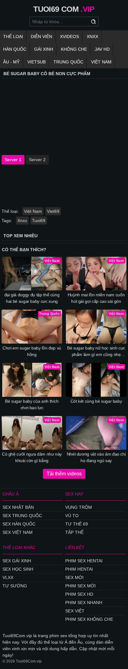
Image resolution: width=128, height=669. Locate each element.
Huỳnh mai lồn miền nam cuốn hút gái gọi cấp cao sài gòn (96, 298)
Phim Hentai (79, 569)
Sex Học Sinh (17, 569)
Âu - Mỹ (11, 61)
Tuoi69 (38, 220)
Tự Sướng (14, 585)
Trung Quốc (68, 61)
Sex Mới (74, 577)
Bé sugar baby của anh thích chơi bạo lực (32, 404)
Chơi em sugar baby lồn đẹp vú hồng (31, 351)
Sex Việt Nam (17, 532)
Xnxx (92, 36)
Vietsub (36, 61)
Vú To (72, 515)
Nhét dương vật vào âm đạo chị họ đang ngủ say (96, 457)
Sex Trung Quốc (22, 515)
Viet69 (53, 211)
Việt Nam (101, 61)
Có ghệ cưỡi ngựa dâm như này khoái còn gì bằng (32, 457)
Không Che (74, 49)
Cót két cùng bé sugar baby (96, 401)
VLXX (7, 577)
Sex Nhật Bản (18, 507)
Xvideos (69, 36)
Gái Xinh (43, 49)
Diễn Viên (41, 36)
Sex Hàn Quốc (18, 523)
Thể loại (13, 36)
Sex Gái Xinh (16, 560)
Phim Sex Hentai (84, 560)
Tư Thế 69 (76, 523)
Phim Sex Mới (80, 585)
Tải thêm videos (64, 473)
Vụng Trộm (78, 507)
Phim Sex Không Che (89, 619)
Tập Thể (74, 532)
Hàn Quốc (14, 49)
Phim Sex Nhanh (83, 602)
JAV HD (102, 49)
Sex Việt (75, 610)
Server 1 (13, 159)
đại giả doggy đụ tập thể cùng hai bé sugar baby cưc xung (32, 298)
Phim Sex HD (79, 594)
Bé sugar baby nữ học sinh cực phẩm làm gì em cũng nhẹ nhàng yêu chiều (96, 351)
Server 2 (37, 159)
